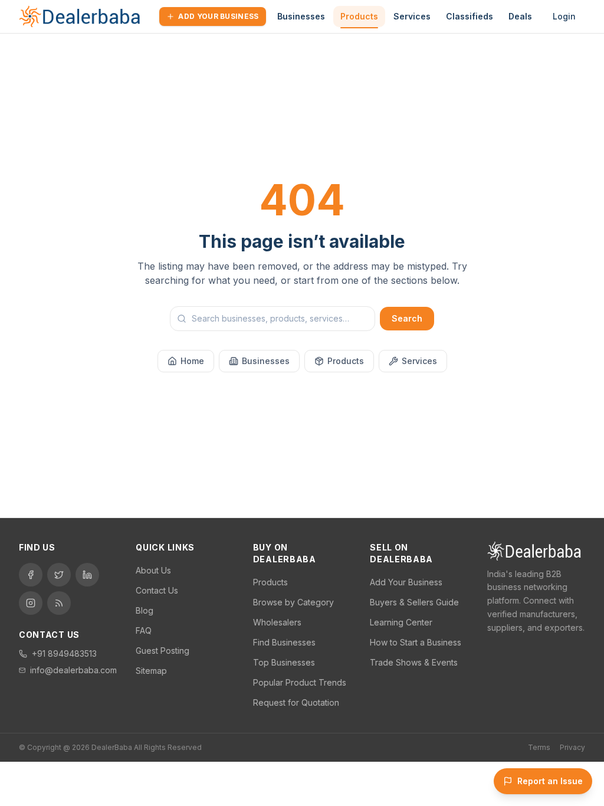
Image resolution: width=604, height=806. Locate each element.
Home (192, 361)
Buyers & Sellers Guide (414, 602)
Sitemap (151, 671)
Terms (539, 747)
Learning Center (401, 622)
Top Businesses (284, 662)
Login (564, 16)
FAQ (144, 630)
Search (407, 318)
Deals (520, 16)
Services (412, 16)
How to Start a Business (415, 642)
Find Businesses (284, 642)
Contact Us (157, 590)
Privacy (572, 747)
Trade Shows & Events (414, 662)
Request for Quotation (296, 702)
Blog (144, 610)
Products (359, 16)
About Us (153, 570)
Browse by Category (293, 602)
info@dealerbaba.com (73, 670)
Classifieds (469, 16)
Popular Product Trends (299, 682)
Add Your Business (218, 16)
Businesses (301, 16)
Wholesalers (277, 622)
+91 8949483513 (64, 653)
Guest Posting (162, 651)
